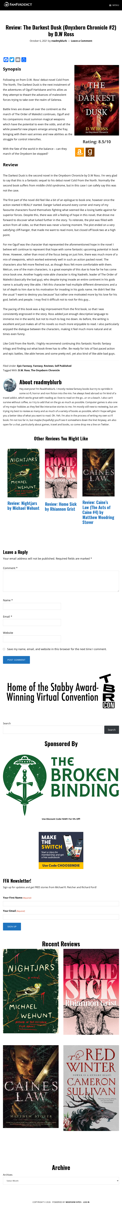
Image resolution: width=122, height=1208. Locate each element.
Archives (7, 1174)
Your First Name (17, 897)
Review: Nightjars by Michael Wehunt (23, 505)
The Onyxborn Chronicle (45, 370)
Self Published (63, 365)
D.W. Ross (24, 370)
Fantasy (38, 365)
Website (8, 633)
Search (7, 723)
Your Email (14, 910)
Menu (115, 5)
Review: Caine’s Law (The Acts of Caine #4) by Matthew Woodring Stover (98, 512)
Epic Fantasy (24, 365)
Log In (86, 1202)
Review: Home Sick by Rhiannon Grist (61, 506)
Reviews (49, 365)
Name (8, 600)
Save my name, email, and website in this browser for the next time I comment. (57, 649)
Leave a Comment (81, 40)
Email (7, 616)
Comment (10, 568)
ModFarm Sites (74, 1202)
